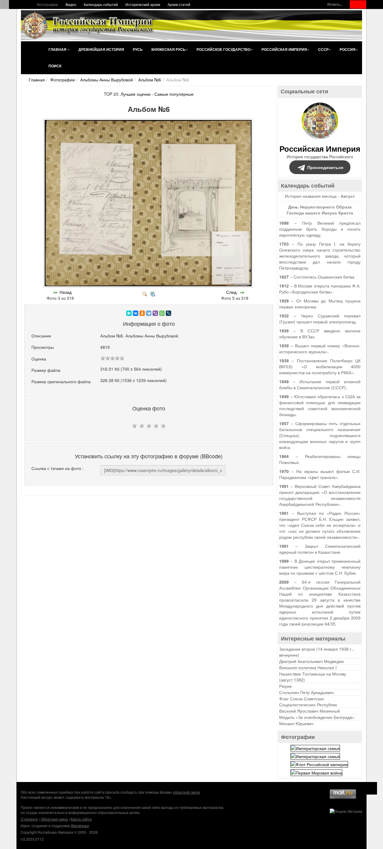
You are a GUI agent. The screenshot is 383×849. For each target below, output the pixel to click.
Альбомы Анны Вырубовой (106, 80)
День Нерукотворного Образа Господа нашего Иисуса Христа (320, 210)
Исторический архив (142, 4)
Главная (57, 49)
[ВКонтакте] (135, 313)
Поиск (54, 66)
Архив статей (179, 4)
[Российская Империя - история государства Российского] (88, 25)
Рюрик (285, 686)
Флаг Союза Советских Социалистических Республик (308, 702)
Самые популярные (174, 94)
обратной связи (186, 792)
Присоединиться (325, 167)
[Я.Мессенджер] (129, 313)
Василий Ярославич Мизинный (309, 711)
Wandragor (80, 825)
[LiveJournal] (168, 313)
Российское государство (223, 49)
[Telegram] (148, 313)
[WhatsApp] (162, 313)
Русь (138, 49)
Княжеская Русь (168, 49)
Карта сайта (81, 818)
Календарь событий (101, 4)
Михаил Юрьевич (296, 723)
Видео (71, 4)
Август (348, 196)
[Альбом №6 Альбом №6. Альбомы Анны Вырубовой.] (148, 286)
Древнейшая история (101, 49)
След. (232, 292)
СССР (323, 49)
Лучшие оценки (136, 94)
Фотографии (47, 4)
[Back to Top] (371, 788)
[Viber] (155, 313)
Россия (347, 49)
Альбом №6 (149, 80)
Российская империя (284, 49)
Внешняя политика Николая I (308, 667)
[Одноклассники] (142, 313)
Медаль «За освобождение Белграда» (317, 717)
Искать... (335, 4)
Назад (66, 292)
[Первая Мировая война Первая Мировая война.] (316, 772)
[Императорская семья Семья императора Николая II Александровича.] (315, 747)
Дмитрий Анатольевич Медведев (311, 661)
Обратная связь (54, 818)
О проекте (29, 818)
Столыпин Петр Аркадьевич (306, 692)
